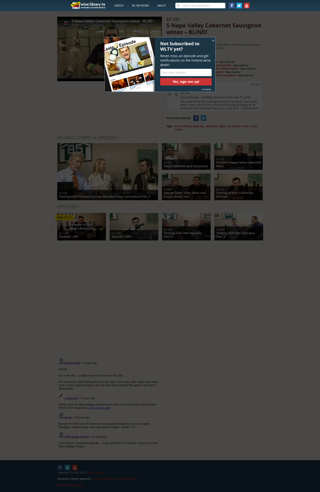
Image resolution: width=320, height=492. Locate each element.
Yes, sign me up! (186, 81)
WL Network (140, 5)
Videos (119, 5)
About (161, 5)
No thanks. (207, 89)
